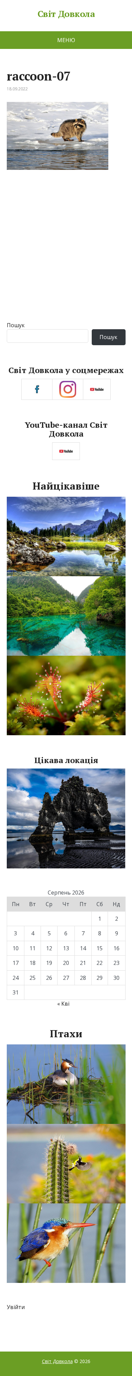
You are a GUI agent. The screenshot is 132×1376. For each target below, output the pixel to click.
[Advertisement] (66, 252)
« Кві (63, 1003)
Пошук (16, 325)
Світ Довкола (66, 14)
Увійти (16, 1307)
